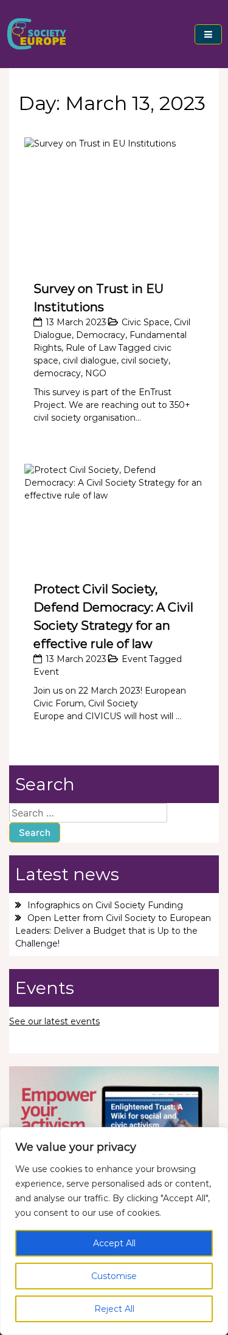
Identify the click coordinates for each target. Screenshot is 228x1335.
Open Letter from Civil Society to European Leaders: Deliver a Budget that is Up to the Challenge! (113, 930)
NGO (95, 373)
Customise (114, 1276)
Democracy (100, 334)
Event (134, 659)
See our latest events (54, 1021)
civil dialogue (90, 360)
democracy (57, 373)
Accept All (114, 1243)
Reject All (114, 1308)
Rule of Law (91, 347)
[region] (114, 1231)
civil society (144, 360)
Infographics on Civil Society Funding (105, 905)
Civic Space (146, 322)
